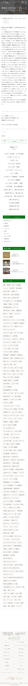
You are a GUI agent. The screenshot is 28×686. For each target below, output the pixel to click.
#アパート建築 (14, 173)
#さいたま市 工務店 (14, 167)
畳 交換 (18, 587)
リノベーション (10, 599)
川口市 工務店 (19, 593)
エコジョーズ (15, 307)
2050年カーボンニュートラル (9, 320)
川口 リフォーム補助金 (8, 501)
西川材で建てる (14, 453)
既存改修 (5, 517)
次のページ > (22, 141)
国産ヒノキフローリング (8, 326)
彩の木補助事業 (6, 453)
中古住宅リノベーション (8, 513)
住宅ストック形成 (6, 297)
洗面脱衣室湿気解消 (17, 545)
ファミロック (21, 491)
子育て (15, 364)
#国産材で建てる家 (14, 209)
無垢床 (12, 533)
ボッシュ (5, 345)
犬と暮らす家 (13, 459)
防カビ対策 (21, 409)
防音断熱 (16, 421)
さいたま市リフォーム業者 (16, 361)
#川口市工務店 (20, 154)
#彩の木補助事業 (18, 186)
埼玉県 (11, 358)
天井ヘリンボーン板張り (8, 332)
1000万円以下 (12, 288)
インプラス (18, 405)
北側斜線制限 (15, 552)
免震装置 (8, 285)
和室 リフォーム (11, 590)
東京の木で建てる (6, 456)
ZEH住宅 (13, 310)
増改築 (4, 606)
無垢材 (22, 504)
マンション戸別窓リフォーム (9, 428)
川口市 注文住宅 (18, 431)
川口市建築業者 (18, 501)
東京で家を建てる (6, 463)
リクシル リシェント (13, 526)
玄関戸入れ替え (6, 533)
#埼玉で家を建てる (19, 196)
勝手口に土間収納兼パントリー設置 (10, 583)
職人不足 (17, 517)
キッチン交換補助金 (15, 482)
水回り (19, 599)
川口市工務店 (6, 434)
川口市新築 (19, 450)
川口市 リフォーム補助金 (8, 593)
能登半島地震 (19, 288)
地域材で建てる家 (6, 466)
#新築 (20, 183)
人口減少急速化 (6, 520)
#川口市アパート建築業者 (10, 176)
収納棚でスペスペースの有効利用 (9, 580)
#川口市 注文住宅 (9, 154)
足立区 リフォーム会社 (8, 393)
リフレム (21, 475)
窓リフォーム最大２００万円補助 (9, 424)
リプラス (16, 475)
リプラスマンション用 (7, 409)
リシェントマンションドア (8, 405)
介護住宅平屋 (19, 510)
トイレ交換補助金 (18, 485)
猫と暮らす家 (6, 459)
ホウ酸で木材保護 (15, 463)
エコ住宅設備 (15, 380)
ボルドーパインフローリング (9, 329)
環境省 (10, 313)
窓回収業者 (17, 377)
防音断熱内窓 (21, 494)
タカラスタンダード (15, 523)
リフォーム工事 (16, 504)
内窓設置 (5, 304)
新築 (15, 450)
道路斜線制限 (6, 555)
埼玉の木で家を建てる (7, 558)
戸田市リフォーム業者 (7, 364)
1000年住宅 (12, 555)
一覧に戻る (14, 141)
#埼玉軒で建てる (9, 193)
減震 (4, 285)
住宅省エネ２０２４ (7, 472)
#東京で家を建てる (14, 199)
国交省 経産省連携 (15, 294)
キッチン (5, 602)
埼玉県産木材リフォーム (19, 358)
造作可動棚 (15, 335)
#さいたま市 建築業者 (14, 180)
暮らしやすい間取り (7, 552)
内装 (15, 599)
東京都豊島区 (13, 355)
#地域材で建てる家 (14, 206)
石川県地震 (18, 285)
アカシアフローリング (7, 323)
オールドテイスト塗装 (7, 351)
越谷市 (22, 602)
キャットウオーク (6, 539)
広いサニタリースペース (8, 574)
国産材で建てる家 (15, 466)
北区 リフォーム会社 (19, 393)
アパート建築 (6, 444)
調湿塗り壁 (16, 323)
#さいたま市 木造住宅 (12, 183)
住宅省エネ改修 (6, 294)
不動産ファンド (14, 520)
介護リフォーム (6, 523)
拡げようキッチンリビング (8, 571)
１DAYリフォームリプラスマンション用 (11, 415)
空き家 (19, 513)
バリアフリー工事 (14, 383)
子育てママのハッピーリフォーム (9, 561)
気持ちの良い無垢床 (18, 564)
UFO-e (13, 285)
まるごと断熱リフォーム (8, 301)
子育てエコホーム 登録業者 (9, 370)
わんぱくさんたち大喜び (8, 564)
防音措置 (11, 421)
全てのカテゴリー (8, 220)
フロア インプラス (18, 418)
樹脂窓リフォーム (6, 494)
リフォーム (6, 228)
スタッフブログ (7, 236)
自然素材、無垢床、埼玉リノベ (9, 510)
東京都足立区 (19, 355)
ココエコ (22, 415)
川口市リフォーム (6, 498)
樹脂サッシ (5, 313)
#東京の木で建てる (19, 190)
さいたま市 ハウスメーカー (18, 440)
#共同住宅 (21, 176)
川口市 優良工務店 (7, 504)
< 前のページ (5, 141)
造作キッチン (15, 339)
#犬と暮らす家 (8, 196)
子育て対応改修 (6, 383)
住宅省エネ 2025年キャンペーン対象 (10, 529)
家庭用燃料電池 (6, 482)
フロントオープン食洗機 (13, 345)
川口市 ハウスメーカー (15, 434)
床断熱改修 (5, 399)
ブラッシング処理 (6, 348)
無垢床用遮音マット (7, 335)
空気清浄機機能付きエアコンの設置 (10, 390)
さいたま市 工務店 (7, 440)
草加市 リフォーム (20, 370)
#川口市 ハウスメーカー (14, 157)
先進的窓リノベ (14, 291)
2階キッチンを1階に (19, 571)
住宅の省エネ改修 (15, 297)
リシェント (5, 479)
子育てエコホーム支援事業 (8, 469)
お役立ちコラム (7, 241)
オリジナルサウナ (6, 342)
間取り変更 (11, 602)
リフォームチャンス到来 (8, 475)
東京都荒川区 (6, 358)
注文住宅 (3, 136)
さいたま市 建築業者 (13, 447)
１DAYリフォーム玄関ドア (17, 412)
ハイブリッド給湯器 (13, 479)
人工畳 (23, 587)
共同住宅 (5, 447)
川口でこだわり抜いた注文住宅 (9, 124)
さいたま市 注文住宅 (14, 437)
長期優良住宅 (18, 310)
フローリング (19, 606)
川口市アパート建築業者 (15, 444)
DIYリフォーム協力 (15, 539)
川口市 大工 (6, 437)
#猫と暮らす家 (19, 193)
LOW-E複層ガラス (13, 491)
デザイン (5, 507)
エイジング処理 (15, 348)
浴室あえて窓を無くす (7, 545)
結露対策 (15, 409)
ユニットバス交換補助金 (8, 485)
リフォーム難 (11, 517)
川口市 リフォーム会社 (8, 367)
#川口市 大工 (14, 160)
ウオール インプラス (7, 418)
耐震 (8, 606)
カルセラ (19, 542)
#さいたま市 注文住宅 (14, 163)
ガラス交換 (16, 304)
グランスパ (5, 526)
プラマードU (21, 472)
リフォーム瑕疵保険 (7, 386)
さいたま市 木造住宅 (7, 450)
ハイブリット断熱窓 (20, 320)
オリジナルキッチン (7, 339)
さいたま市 (17, 602)
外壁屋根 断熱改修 (7, 380)
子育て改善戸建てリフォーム (9, 587)
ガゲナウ (19, 342)
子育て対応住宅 (6, 310)
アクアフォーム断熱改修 (8, 316)
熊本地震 (20, 596)
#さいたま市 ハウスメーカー (14, 170)
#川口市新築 (9, 186)
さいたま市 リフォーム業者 (15, 399)
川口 (4, 599)
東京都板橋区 (6, 355)
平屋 (15, 513)
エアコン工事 (6, 491)
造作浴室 (14, 342)
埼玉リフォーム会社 (18, 367)
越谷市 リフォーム (7, 374)
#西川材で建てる (8, 190)
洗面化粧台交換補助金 (7, 488)
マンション (6, 233)
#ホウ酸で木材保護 (14, 203)
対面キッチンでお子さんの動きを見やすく (11, 568)
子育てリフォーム (18, 536)
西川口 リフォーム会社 (8, 377)
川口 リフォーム (15, 498)
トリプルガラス (17, 313)
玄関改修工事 (16, 488)
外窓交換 (10, 304)
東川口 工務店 (6, 596)
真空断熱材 (5, 421)
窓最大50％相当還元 (19, 469)
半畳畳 (4, 590)
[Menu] (25, 2)
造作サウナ (22, 339)
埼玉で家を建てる (20, 459)
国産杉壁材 (22, 323)
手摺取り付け (11, 548)
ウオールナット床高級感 (8, 536)
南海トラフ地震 (6, 291)
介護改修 (5, 548)
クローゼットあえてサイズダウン (9, 542)
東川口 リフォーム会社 (17, 374)
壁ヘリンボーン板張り (19, 332)
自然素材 (13, 606)
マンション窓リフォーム (8, 431)
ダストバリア (14, 494)
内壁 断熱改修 (18, 396)
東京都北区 (16, 351)
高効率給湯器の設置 (7, 307)
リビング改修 (13, 596)
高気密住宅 (6, 226)
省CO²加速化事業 (18, 301)
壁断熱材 (17, 548)
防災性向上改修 (6, 396)
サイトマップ (21, 672)
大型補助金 (15, 472)
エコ (12, 396)
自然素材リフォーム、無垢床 (14, 507)
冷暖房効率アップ (6, 412)
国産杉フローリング (18, 326)
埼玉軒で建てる (15, 456)
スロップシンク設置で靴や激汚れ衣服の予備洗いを (13, 577)
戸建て (5, 231)
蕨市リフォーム (6, 361)
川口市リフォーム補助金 (8, 402)
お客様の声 (6, 238)
